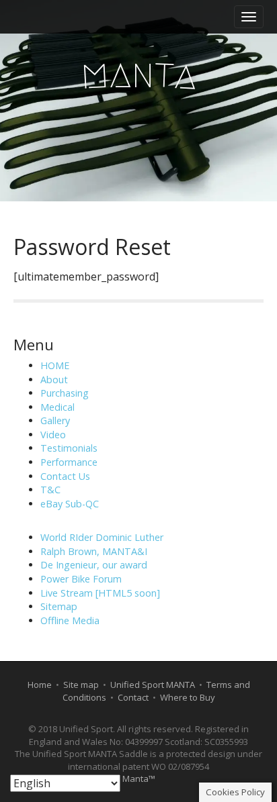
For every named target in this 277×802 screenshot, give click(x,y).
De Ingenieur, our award (93, 564)
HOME (54, 365)
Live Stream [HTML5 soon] (100, 593)
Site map (81, 685)
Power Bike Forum (81, 578)
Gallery (55, 420)
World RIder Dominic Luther (101, 537)
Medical (57, 407)
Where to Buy (187, 697)
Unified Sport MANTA (152, 685)
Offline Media (70, 620)
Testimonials (68, 448)
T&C (50, 489)
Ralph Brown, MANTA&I (93, 551)
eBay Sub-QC (69, 503)
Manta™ (138, 778)
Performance (68, 462)
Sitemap (58, 606)
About (54, 379)
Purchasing (64, 393)
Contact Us (65, 476)
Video (53, 434)
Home (40, 685)
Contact (133, 697)
